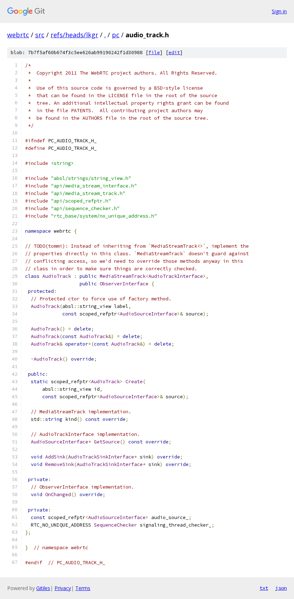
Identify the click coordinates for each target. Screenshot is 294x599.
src (39, 34)
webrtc (18, 34)
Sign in (279, 11)
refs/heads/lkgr (74, 34)
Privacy (62, 588)
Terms (82, 588)
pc (115, 34)
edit (174, 52)
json (281, 588)
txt (264, 588)
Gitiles (43, 588)
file (154, 52)
